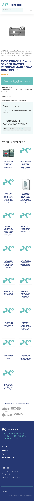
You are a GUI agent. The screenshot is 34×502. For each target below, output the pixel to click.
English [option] (4, 492)
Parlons (5, 468)
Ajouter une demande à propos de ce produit (17, 81)
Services (5, 450)
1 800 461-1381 (6, 477)
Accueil (3, 50)
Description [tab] (6, 96)
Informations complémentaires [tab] (14, 100)
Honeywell (19, 129)
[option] (5, 491)
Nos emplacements (9, 457)
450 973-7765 (16, 477)
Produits (5, 447)
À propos (5, 454)
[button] (30, 10)
